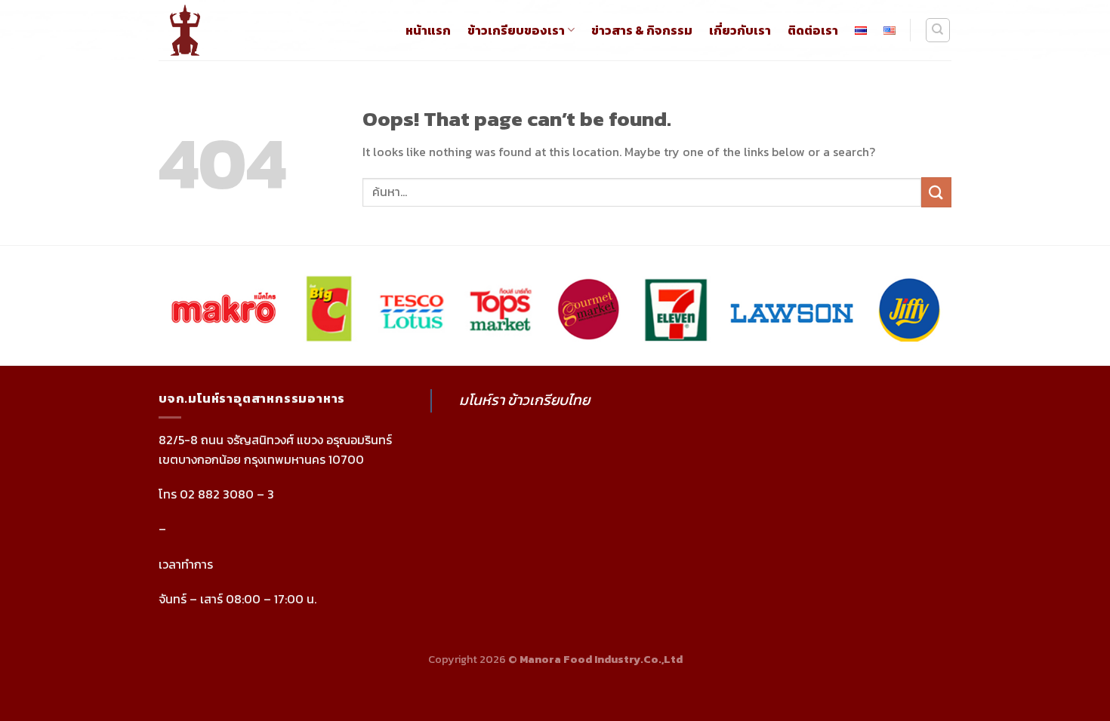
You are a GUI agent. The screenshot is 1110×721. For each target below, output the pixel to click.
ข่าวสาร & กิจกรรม (641, 30)
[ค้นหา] (938, 30)
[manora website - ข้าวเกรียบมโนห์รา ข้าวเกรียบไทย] (200, 30)
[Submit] (936, 192)
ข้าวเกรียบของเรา (516, 30)
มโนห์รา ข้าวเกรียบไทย (524, 400)
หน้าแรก (428, 30)
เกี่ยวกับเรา (740, 30)
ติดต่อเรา (813, 30)
